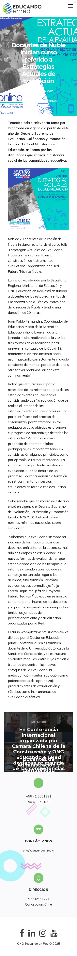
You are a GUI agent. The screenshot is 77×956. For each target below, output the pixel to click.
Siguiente (39, 751)
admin (41, 95)
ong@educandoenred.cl (38, 850)
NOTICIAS (49, 100)
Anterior (38, 721)
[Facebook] (22, 936)
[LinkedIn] (31, 936)
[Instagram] (42, 936)
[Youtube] (53, 936)
